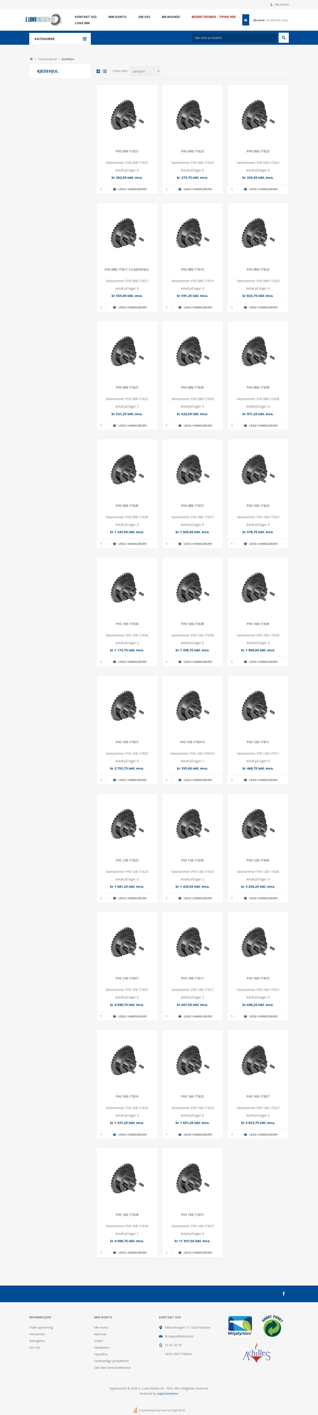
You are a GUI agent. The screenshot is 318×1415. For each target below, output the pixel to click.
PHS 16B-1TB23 (192, 1096)
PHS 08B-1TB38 (258, 387)
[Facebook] (283, 1293)
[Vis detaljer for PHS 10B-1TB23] (258, 469)
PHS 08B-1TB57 (192, 506)
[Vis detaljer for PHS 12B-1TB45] (258, 824)
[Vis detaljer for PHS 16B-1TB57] (192, 1178)
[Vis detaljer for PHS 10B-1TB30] (127, 587)
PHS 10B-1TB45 (258, 624)
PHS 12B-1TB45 (258, 860)
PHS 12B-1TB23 (127, 860)
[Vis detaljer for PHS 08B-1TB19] (192, 233)
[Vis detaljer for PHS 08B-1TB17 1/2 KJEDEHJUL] (127, 233)
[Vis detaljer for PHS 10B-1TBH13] (192, 706)
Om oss (34, 1347)
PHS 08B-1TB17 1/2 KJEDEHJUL (127, 269)
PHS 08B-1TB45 (127, 506)
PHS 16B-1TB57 (192, 1215)
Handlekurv (102, 1347)
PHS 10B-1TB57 (127, 742)
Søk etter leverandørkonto (112, 1368)
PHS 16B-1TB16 (127, 1096)
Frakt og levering (41, 1327)
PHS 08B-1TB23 (258, 269)
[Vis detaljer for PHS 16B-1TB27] (258, 1060)
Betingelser (37, 1341)
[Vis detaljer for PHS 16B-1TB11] (192, 942)
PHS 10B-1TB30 (127, 624)
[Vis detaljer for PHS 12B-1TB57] (127, 942)
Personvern (37, 1334)
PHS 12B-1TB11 (258, 742)
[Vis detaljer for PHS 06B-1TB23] (192, 115)
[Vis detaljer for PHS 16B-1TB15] (258, 942)
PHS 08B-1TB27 (127, 387)
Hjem (31, 59)
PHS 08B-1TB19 (192, 269)
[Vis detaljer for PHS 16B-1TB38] (127, 1178)
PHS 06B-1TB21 (127, 151)
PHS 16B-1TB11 (192, 978)
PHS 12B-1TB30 (192, 860)
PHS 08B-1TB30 (192, 387)
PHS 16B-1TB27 (258, 1096)
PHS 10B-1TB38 (192, 624)
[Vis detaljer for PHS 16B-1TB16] (127, 1060)
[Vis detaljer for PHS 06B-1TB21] (127, 115)
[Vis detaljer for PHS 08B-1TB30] (192, 351)
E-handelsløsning (149, 1410)
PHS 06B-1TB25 (258, 151)
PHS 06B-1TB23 (192, 151)
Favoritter (101, 1354)
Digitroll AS (178, 1410)
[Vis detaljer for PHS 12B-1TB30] (192, 824)
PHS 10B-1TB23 (258, 506)
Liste (105, 71)
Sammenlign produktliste (111, 1361)
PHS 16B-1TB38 (127, 1215)
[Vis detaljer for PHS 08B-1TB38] (258, 351)
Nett (98, 71)
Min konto (282, 4)
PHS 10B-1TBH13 (192, 742)
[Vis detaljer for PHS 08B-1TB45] (127, 469)
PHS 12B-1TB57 (127, 978)
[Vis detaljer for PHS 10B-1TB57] (127, 706)
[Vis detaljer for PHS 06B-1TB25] (258, 115)
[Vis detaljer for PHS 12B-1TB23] (127, 824)
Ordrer (98, 1341)
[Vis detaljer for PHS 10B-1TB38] (192, 587)
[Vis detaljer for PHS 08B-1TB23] (258, 233)
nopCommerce (167, 1393)
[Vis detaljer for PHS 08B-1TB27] (127, 351)
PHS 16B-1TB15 (258, 978)
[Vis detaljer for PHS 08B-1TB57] (192, 469)
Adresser (100, 1334)
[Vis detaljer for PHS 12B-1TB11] (258, 706)
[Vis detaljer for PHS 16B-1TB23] (192, 1060)
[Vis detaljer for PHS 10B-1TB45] (258, 587)
